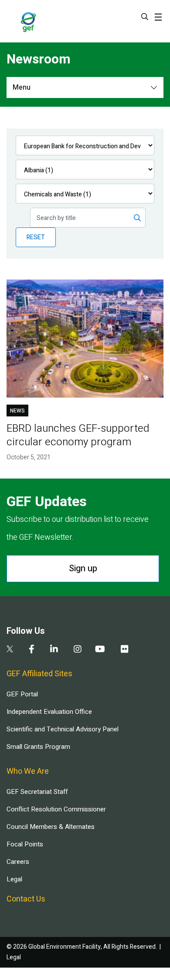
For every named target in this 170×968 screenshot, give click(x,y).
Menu (22, 87)
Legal (14, 879)
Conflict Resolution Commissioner (56, 809)
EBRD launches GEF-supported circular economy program (78, 435)
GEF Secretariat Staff (37, 792)
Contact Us (26, 899)
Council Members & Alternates (51, 827)
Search (144, 16)
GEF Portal (22, 694)
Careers (18, 862)
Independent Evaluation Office (49, 711)
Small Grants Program (38, 746)
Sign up (83, 568)
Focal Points (25, 844)
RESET (36, 237)
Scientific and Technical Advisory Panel (63, 729)
